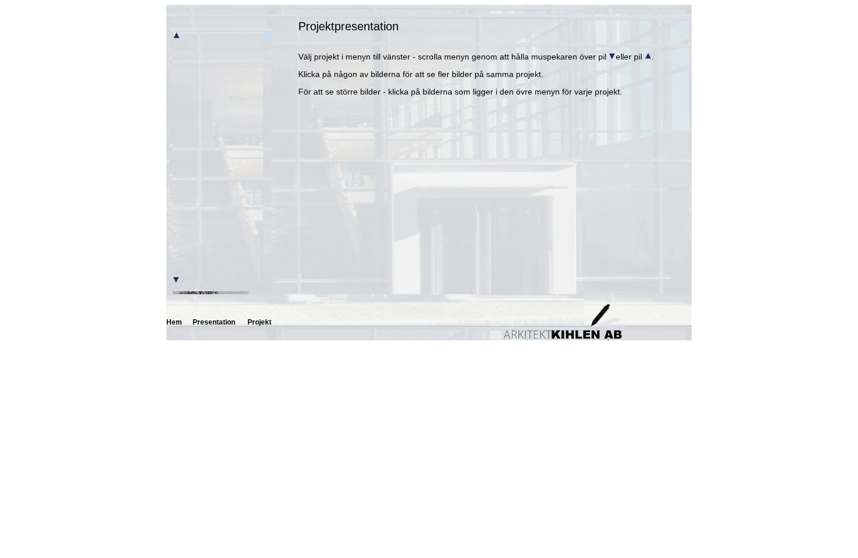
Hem (174, 322)
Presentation (214, 322)
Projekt (259, 322)
